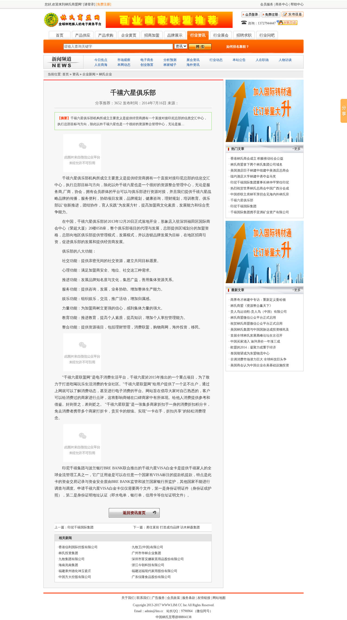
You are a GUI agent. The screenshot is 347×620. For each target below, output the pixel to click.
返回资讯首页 (134, 513)
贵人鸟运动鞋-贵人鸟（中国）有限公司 (258, 312)
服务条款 (188, 598)
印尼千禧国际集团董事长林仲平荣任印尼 (259, 182)
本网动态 (123, 65)
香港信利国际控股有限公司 (78, 547)
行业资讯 (197, 35)
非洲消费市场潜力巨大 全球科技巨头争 (258, 359)
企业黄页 (128, 35)
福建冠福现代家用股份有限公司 (154, 571)
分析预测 (169, 60)
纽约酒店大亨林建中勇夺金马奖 (253, 176)
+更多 (296, 149)
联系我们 (143, 598)
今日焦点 (100, 60)
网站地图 (219, 598)
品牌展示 (174, 35)
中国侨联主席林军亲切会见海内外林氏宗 (259, 194)
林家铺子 (169, 65)
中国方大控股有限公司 (75, 577)
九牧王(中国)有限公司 (147, 547)
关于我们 (127, 598)
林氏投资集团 (68, 553)
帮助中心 (297, 4)
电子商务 (146, 60)
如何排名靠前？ (237, 47)
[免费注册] (103, 4)
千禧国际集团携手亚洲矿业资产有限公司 (259, 212)
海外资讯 (193, 65)
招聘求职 (244, 35)
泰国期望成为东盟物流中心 (249, 353)
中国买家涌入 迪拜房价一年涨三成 (255, 341)
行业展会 (221, 35)
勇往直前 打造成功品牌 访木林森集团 (173, 527)
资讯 (75, 74)
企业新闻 (88, 74)
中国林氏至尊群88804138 (173, 617)
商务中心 (281, 4)
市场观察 (123, 60)
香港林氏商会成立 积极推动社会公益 (256, 158)
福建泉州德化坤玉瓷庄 (75, 571)
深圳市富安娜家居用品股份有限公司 (158, 559)
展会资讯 (193, 60)
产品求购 (105, 35)
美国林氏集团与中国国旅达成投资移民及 (259, 329)
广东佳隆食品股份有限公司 (151, 577)
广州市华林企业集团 (146, 553)
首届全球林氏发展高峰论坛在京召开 (256, 335)
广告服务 (158, 598)
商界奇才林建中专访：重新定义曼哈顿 (258, 300)
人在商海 (100, 65)
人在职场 (262, 60)
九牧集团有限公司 (72, 559)
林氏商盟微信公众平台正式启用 (253, 317)
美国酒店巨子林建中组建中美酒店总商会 (259, 170)
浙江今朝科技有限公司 (148, 565)
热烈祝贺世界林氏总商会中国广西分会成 (259, 188)
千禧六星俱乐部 (241, 200)
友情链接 (203, 598)
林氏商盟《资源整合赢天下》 (251, 306)
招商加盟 (151, 35)
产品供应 (82, 35)
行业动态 (216, 60)
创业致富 (146, 65)
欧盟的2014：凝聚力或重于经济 (253, 347)
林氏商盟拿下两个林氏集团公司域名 (256, 164)
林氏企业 (105, 74)
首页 (59, 35)
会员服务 (266, 4)
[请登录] (89, 4)
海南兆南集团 (68, 565)
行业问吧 (267, 35)
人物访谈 (285, 60)
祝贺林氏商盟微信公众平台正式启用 (256, 323)
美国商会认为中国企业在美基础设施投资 (259, 365)
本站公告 (239, 60)
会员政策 (173, 598)
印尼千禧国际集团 (81, 527)
